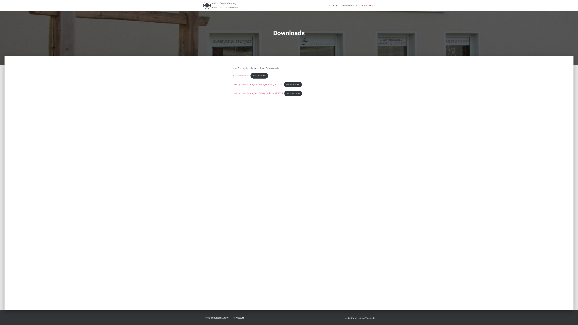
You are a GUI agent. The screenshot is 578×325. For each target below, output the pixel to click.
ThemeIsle (370, 318)
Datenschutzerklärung (216, 318)
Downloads (367, 5)
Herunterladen (259, 75)
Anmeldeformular (241, 75)
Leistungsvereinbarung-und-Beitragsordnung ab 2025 (258, 93)
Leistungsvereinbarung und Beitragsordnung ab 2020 (257, 84)
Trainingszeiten (349, 5)
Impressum (238, 318)
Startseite (332, 5)
